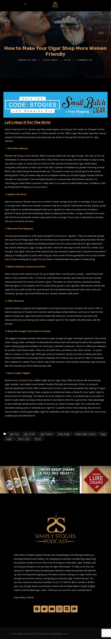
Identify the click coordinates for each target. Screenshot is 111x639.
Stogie (103, 434)
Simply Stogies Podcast (85, 434)
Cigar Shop (14, 434)
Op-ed (67, 60)
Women (38, 439)
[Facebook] (37, 609)
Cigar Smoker (29, 434)
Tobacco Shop (23, 439)
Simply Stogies (64, 434)
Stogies (9, 439)
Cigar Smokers (46, 434)
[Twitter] (44, 609)
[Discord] (66, 609)
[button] (25, 3)
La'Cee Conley (50, 60)
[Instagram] (59, 609)
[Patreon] (74, 609)
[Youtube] (51, 609)
